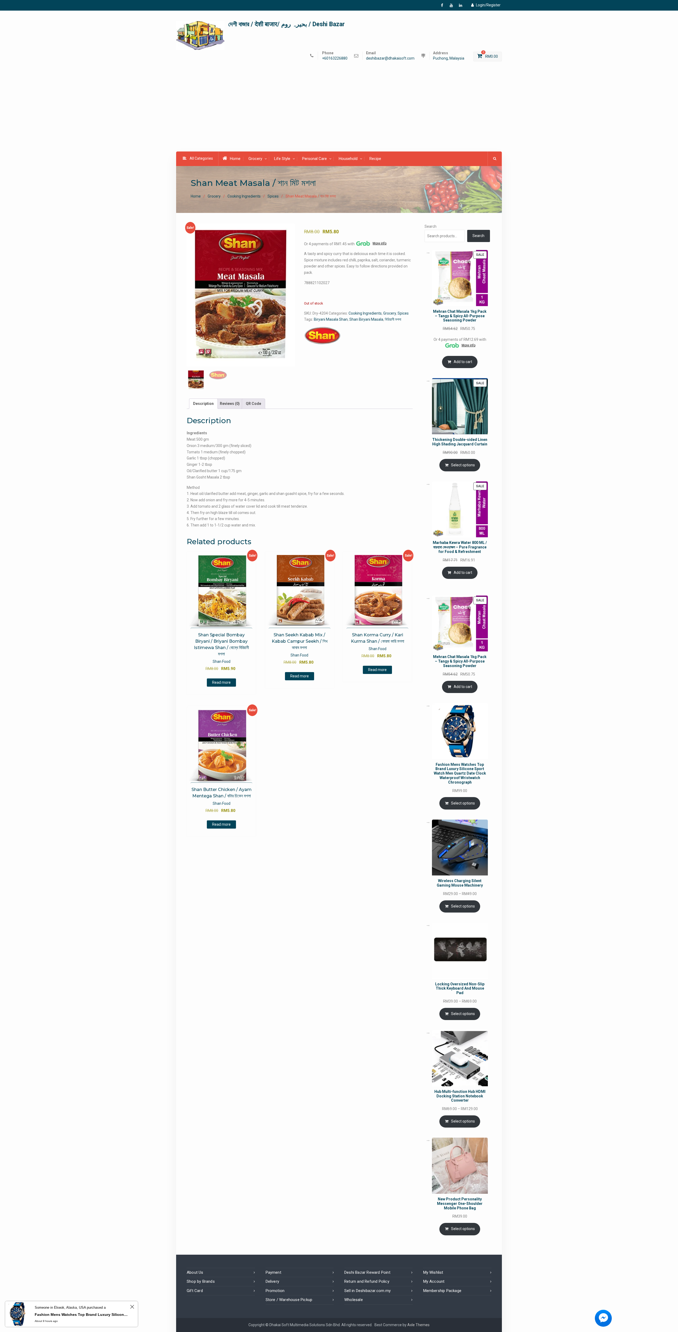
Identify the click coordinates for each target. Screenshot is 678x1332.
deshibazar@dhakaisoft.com (390, 58)
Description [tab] (203, 403)
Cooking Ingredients (244, 196)
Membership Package (442, 1290)
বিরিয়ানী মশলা (393, 319)
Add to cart (463, 362)
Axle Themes (418, 1325)
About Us (195, 1272)
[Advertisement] (339, 112)
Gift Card (195, 1290)
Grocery (255, 158)
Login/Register (488, 5)
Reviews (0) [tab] (230, 403)
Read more (221, 682)
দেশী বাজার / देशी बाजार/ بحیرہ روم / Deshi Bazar (286, 24)
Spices (273, 196)
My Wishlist (433, 1272)
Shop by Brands (201, 1281)
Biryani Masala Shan (331, 319)
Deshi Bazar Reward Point (367, 1272)
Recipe (375, 158)
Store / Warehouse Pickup (289, 1299)
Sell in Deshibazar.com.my (367, 1290)
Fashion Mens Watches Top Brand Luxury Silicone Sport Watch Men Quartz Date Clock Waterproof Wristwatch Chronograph (81, 1314)
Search (430, 226)
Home (235, 158)
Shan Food (221, 661)
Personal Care (314, 158)
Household (348, 158)
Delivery (272, 1281)
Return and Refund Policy (366, 1281)
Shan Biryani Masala (366, 319)
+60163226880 (334, 58)
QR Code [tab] (253, 403)
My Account (434, 1281)
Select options (463, 465)
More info (379, 243)
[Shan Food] (322, 335)
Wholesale (353, 1299)
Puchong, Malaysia (448, 58)
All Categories (201, 158)
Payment (273, 1272)
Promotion (275, 1290)
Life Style (282, 158)
